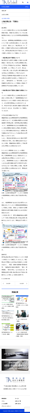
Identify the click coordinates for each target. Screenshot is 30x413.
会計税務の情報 (6, 18)
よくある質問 (4, 403)
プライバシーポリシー (6, 406)
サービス (17, 398)
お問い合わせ (18, 403)
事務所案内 (4, 398)
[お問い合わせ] (15, 358)
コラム (3, 401)
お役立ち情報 (5, 14)
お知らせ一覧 (18, 401)
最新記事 (4, 10)
